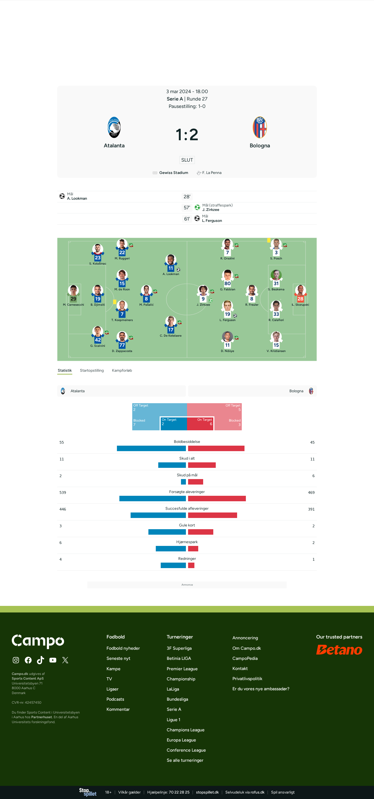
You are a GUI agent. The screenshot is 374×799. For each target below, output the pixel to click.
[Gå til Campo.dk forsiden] (38, 648)
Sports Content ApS (28, 678)
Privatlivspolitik (247, 678)
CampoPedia (245, 658)
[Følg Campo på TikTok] (40, 660)
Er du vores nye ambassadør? (260, 688)
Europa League (181, 740)
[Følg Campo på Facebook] (28, 660)
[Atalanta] (114, 134)
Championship (181, 678)
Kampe (113, 668)
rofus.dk (257, 792)
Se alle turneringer (185, 760)
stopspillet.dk (207, 792)
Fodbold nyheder (123, 648)
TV (109, 678)
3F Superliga (179, 648)
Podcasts (115, 699)
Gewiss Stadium (173, 172)
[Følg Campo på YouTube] (53, 660)
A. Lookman (77, 198)
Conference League (186, 750)
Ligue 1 (173, 719)
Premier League (182, 668)
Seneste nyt (118, 658)
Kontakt (240, 668)
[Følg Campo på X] (65, 660)
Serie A (175, 99)
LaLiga (173, 689)
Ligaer (113, 689)
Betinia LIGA (179, 658)
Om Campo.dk (246, 648)
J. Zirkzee (210, 209)
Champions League (186, 729)
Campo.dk (20, 674)
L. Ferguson (212, 220)
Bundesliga (177, 699)
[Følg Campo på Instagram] (16, 660)
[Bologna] (260, 134)
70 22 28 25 (179, 792)
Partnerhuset (41, 717)
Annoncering (245, 637)
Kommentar (118, 709)
